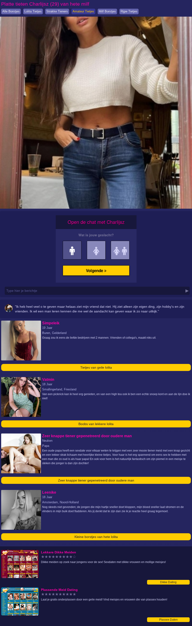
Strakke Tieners (57, 11)
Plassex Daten (168, 619)
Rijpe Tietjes (129, 11)
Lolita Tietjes (33, 11)
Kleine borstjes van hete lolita (96, 537)
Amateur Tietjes (83, 11)
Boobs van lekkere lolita (96, 424)
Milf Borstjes (107, 11)
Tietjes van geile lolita (96, 367)
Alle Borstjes (11, 11)
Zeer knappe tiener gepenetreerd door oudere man (96, 480)
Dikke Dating (168, 582)
